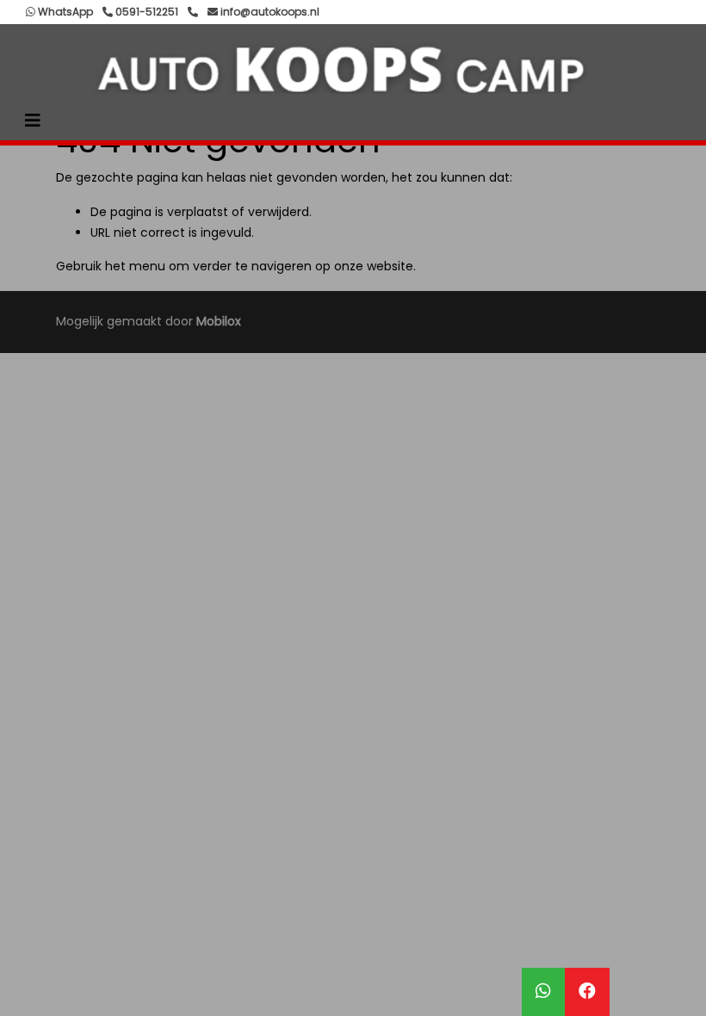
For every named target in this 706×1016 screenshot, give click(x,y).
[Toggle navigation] (33, 120)
